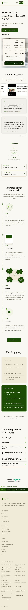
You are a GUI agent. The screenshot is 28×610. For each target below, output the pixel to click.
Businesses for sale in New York (6, 576)
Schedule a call (13, 419)
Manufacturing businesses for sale (19, 587)
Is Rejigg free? (6, 442)
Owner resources (5, 518)
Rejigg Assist (4, 516)
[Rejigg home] (5, 3)
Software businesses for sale (6, 594)
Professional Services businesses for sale (6, 587)
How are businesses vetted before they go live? (12, 453)
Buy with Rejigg (5, 529)
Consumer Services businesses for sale (19, 594)
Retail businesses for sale (20, 582)
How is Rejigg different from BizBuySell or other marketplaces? (12, 458)
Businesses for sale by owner (20, 565)
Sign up (21, 2)
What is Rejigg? (6, 438)
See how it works (13, 340)
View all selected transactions (26, 486)
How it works (4, 541)
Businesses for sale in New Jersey (20, 579)
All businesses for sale (6, 564)
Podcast (3, 551)
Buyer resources (5, 534)
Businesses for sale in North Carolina (6, 583)
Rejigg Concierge (5, 531)
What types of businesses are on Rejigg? (11, 447)
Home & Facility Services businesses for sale (20, 591)
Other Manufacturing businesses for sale (6, 598)
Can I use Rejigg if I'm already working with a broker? (10, 464)
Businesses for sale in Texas (6, 572)
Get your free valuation (9, 30)
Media (3, 554)
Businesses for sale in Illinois (20, 576)
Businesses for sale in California (20, 568)
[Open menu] (25, 2)
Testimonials (4, 546)
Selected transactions (7, 544)
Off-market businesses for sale (7, 568)
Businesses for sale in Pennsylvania (6, 579)
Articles (3, 549)
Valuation (3, 513)
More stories (22, 136)
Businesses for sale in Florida (20, 572)
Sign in (16, 2)
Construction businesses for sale (7, 591)
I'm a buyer (4, 34)
